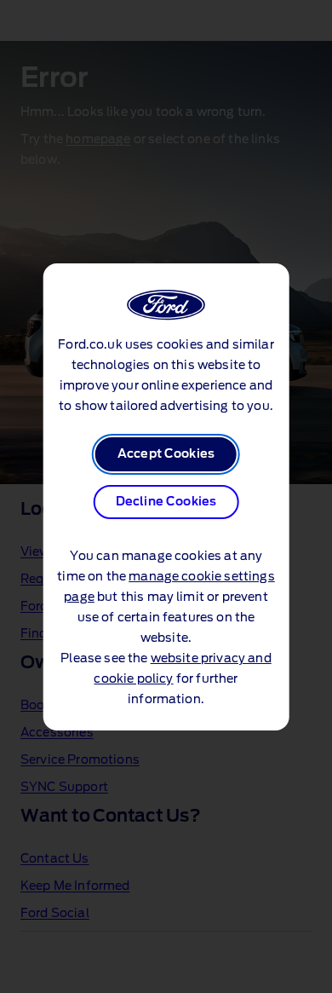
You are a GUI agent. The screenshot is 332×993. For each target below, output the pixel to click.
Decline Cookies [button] (166, 502)
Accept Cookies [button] (166, 454)
